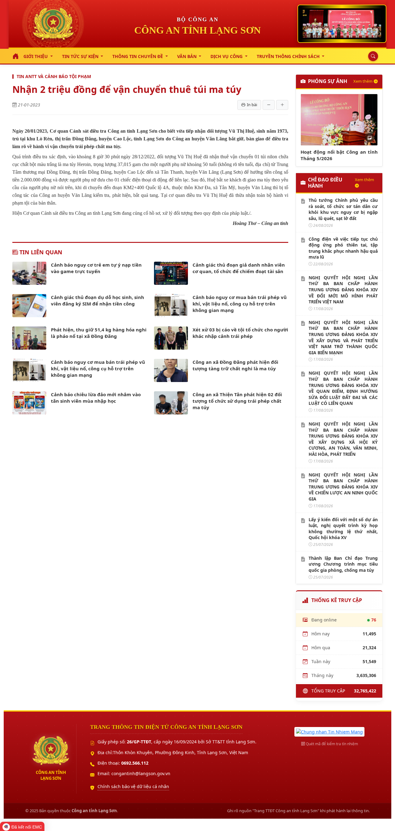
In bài (252, 104)
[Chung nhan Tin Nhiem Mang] (329, 731)
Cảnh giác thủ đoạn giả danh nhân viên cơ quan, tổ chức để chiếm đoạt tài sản (239, 268)
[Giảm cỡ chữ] (269, 105)
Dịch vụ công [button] (227, 56)
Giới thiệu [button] (36, 56)
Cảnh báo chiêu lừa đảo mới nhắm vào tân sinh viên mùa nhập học (96, 397)
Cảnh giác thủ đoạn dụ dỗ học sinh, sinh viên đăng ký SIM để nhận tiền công (97, 300)
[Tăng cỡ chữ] (282, 105)
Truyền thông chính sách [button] (289, 56)
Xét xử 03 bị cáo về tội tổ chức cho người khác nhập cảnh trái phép (240, 332)
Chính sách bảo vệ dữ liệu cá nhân (133, 786)
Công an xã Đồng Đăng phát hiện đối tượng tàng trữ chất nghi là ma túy (235, 365)
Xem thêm (362, 81)
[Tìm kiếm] (371, 56)
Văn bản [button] (187, 56)
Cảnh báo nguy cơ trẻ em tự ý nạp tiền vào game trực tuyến (96, 268)
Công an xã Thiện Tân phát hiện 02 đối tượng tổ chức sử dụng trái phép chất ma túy (237, 400)
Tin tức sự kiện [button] (81, 56)
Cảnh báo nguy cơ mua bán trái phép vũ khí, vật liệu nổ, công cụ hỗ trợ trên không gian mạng (240, 303)
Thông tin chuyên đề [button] (138, 56)
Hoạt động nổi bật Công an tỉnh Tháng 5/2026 (339, 155)
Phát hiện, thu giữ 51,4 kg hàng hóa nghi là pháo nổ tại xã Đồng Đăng (99, 332)
